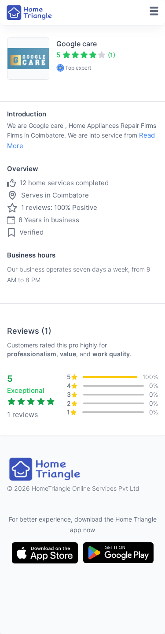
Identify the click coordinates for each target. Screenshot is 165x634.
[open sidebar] (154, 11)
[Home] (30, 12)
